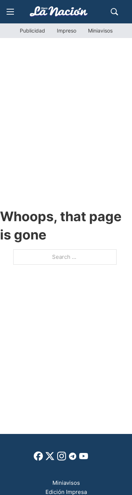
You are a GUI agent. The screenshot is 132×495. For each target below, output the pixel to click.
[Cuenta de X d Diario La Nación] (49, 458)
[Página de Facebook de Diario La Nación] (38, 458)
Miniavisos (100, 30)
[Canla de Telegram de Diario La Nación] (72, 458)
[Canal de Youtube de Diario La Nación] (83, 458)
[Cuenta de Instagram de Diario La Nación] (61, 458)
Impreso (66, 30)
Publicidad (32, 30)
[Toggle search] (114, 11)
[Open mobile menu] (10, 12)
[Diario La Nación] (58, 11)
